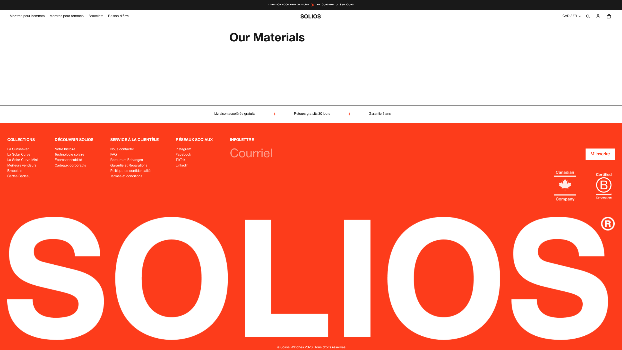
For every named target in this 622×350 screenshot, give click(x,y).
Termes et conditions (126, 176)
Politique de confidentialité (130, 171)
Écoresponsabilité (68, 160)
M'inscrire (600, 154)
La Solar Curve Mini (22, 160)
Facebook (183, 154)
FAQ (113, 154)
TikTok (180, 160)
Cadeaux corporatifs (70, 165)
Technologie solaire (69, 154)
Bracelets (14, 171)
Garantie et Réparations (128, 165)
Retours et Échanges (126, 160)
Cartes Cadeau (19, 176)
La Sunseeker (18, 149)
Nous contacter (122, 149)
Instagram (183, 149)
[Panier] (609, 16)
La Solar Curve (18, 154)
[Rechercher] (588, 16)
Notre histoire (65, 149)
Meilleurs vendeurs (21, 165)
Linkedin (182, 165)
